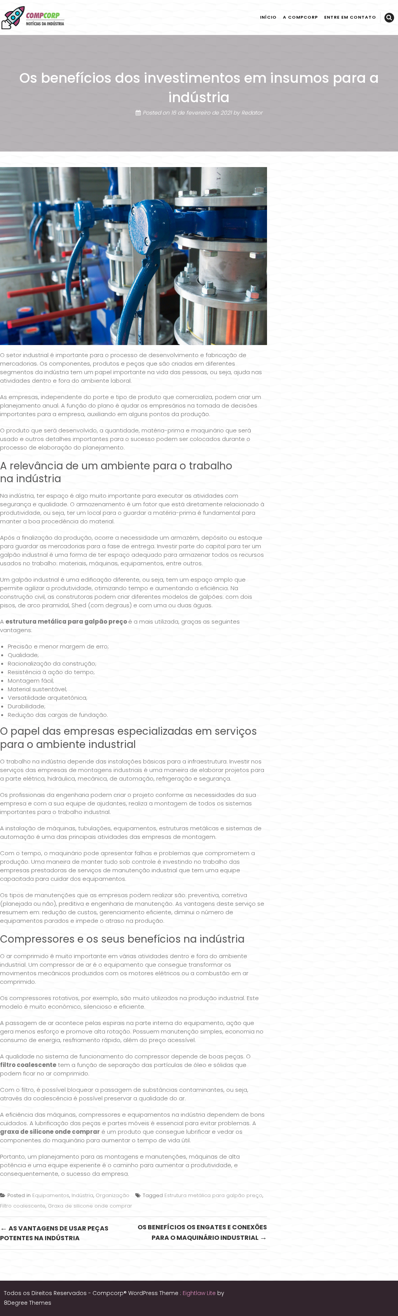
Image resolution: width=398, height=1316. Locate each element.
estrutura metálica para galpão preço (66, 621)
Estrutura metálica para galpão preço (213, 1195)
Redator (251, 113)
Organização (112, 1195)
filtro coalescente (28, 1065)
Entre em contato (350, 17)
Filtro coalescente (22, 1206)
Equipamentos (50, 1195)
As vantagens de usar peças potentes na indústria (54, 1233)
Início (268, 17)
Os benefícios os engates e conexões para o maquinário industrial (202, 1233)
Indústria (82, 1195)
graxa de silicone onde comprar (50, 1132)
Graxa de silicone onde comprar (90, 1206)
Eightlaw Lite (200, 1293)
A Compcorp (300, 17)
